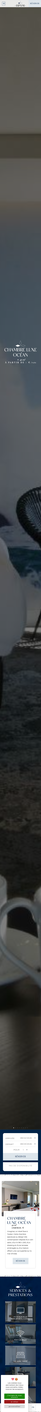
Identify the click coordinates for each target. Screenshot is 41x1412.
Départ (9, 1144)
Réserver (20, 1261)
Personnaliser (14, 1406)
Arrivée (10, 1138)
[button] (13, 1127)
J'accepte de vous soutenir (14, 1396)
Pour (17, 1150)
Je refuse (14, 1402)
